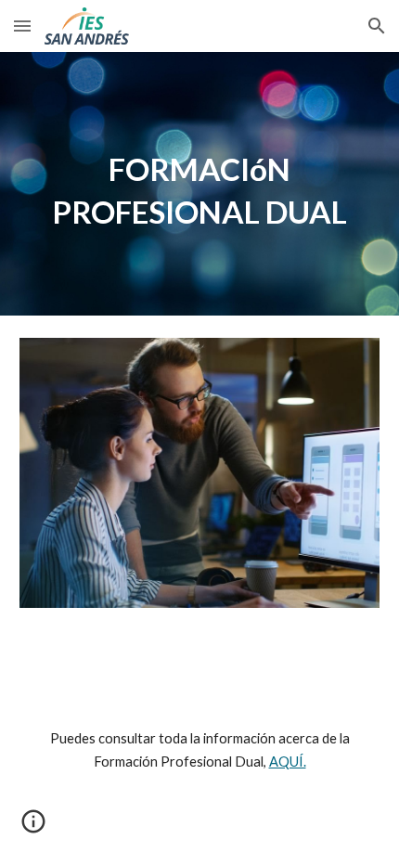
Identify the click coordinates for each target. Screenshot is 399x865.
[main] (199, 183)
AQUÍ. (287, 761)
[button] (22, 25)
